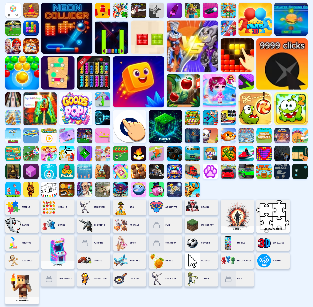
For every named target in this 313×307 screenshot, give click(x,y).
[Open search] (17, 15)
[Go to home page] (9, 15)
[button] (13, 8)
